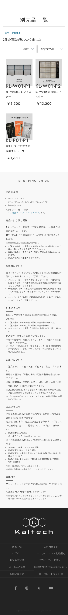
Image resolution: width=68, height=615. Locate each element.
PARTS (16, 33)
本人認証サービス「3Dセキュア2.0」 (24, 212)
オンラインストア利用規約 (51, 553)
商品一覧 (17, 547)
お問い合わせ (17, 574)
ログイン (17, 553)
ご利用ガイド (51, 547)
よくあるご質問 (17, 567)
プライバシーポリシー (51, 560)
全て (7, 33)
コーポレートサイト (49, 574)
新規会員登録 (17, 560)
